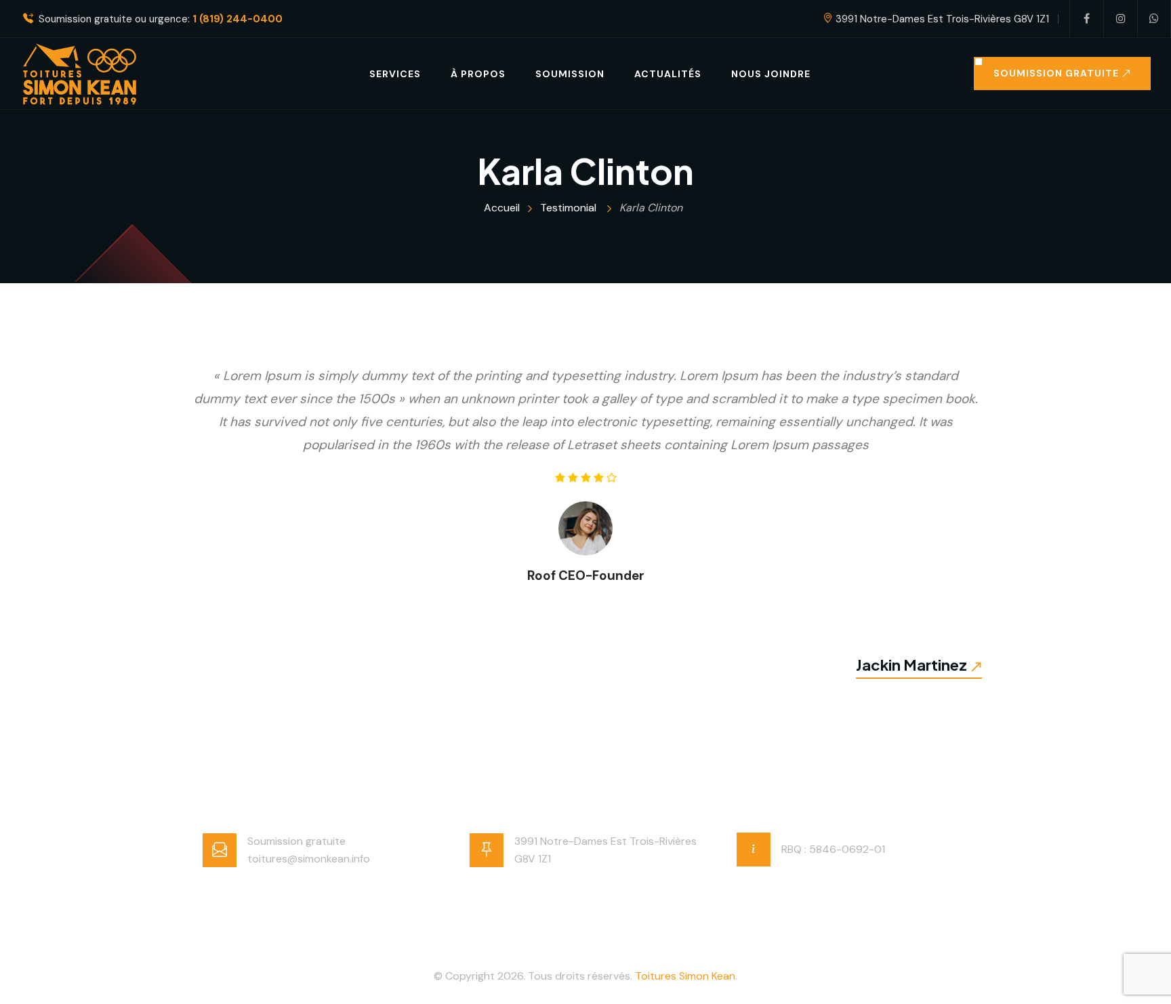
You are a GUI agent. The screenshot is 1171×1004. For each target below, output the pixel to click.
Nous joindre (770, 74)
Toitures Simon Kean (685, 976)
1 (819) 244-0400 (237, 19)
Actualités (667, 74)
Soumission (569, 74)
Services (395, 74)
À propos (478, 74)
